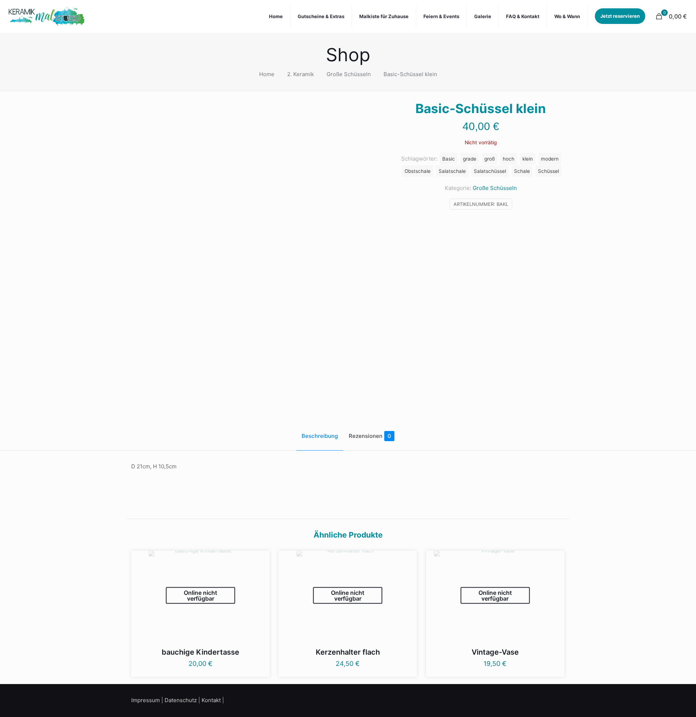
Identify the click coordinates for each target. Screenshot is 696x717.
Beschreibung (320, 435)
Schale (522, 171)
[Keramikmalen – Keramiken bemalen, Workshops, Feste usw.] (46, 16)
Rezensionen (370, 435)
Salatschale (452, 171)
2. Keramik (300, 74)
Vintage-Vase (495, 652)
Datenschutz (181, 700)
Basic (448, 159)
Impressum (145, 700)
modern (550, 159)
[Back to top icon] (661, 702)
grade (469, 159)
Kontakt (211, 700)
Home (266, 74)
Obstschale (418, 171)
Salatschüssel (490, 171)
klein (527, 159)
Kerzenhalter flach (348, 652)
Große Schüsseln (349, 74)
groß (489, 159)
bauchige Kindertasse (200, 652)
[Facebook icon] (544, 699)
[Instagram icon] (554, 699)
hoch (508, 159)
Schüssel (548, 171)
